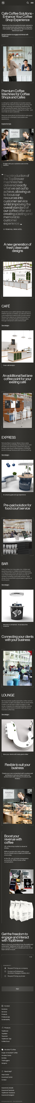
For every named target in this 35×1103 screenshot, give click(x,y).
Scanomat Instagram (8, 1095)
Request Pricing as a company (18, 968)
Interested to (7, 965)
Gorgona (4, 1063)
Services (4, 1012)
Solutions (4, 1009)
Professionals (6, 1017)
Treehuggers (6, 1060)
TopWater (4, 1034)
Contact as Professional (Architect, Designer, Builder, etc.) (18, 971)
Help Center (5, 1075)
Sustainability (6, 1019)
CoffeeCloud (5, 1041)
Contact (4, 1080)
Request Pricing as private (16, 976)
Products (4, 1014)
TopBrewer (5, 1031)
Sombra (4, 1058)
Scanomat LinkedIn (7, 1088)
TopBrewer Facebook (8, 1093)
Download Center (7, 1077)
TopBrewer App (6, 1039)
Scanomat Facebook (8, 1090)
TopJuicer (5, 1036)
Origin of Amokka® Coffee (10, 1053)
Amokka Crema (6, 1055)
